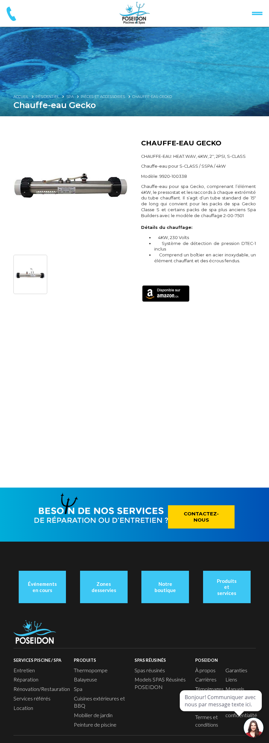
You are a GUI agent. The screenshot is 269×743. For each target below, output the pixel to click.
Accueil (21, 96)
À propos (205, 670)
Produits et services (227, 587)
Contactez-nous (201, 517)
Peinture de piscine (95, 724)
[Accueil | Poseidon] (134, 13)
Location (23, 708)
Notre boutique (165, 587)
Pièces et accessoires (103, 96)
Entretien (24, 670)
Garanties (236, 670)
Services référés (32, 698)
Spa (70, 96)
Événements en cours (42, 587)
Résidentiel (47, 96)
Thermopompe (91, 670)
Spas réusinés (149, 670)
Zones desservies (104, 587)
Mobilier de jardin (93, 715)
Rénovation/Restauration (41, 689)
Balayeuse (85, 679)
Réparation (25, 679)
